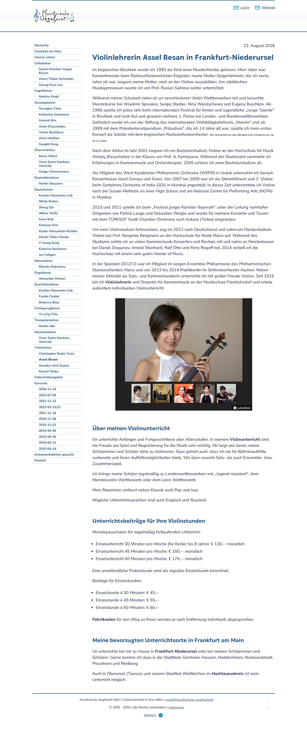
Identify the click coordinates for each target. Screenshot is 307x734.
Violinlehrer (42, 347)
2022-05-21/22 (49, 407)
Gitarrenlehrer (44, 150)
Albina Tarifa (48, 213)
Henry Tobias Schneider (56, 79)
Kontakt (40, 460)
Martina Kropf (49, 96)
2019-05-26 (47, 437)
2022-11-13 (47, 401)
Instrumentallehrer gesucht (54, 454)
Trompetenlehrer (46, 320)
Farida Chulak (49, 296)
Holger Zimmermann (54, 171)
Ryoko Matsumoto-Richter (58, 231)
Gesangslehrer (45, 102)
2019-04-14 (47, 449)
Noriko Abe (47, 326)
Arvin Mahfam (49, 138)
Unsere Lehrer (44, 57)
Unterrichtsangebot (48, 377)
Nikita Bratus (48, 201)
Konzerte (40, 383)
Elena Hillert (48, 156)
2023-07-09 (47, 395)
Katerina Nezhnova (53, 249)
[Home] (55, 15)
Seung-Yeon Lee (51, 85)
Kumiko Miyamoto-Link (56, 195)
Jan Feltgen (47, 255)
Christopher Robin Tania (56, 353)
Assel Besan (48, 359)
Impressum (176, 707)
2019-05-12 (47, 442)
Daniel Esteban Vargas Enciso (55, 71)
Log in (245, 7)
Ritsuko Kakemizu (52, 267)
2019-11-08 (47, 419)
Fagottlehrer (43, 91)
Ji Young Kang (49, 243)
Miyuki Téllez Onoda (54, 237)
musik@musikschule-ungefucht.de (189, 700)
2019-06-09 (47, 431)
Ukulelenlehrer (45, 332)
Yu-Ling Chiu (48, 314)
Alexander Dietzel (52, 278)
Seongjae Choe (50, 108)
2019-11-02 (47, 425)
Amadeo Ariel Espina (54, 365)
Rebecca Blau (49, 302)
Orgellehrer (42, 273)
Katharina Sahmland (54, 114)
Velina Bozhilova (51, 132)
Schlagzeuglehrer (47, 308)
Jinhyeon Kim (48, 225)
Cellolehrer (42, 63)
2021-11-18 (47, 413)
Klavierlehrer (43, 189)
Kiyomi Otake (49, 371)
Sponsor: (150, 715)
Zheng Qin (46, 207)
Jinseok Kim (47, 120)
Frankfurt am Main (47, 51)
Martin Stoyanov (51, 183)
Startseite (41, 45)
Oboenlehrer (43, 261)
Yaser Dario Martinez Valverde (54, 164)
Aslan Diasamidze (52, 126)
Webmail (268, 7)
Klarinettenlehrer (46, 178)
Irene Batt (46, 219)
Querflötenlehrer (46, 284)
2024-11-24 (47, 389)
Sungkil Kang (48, 144)
